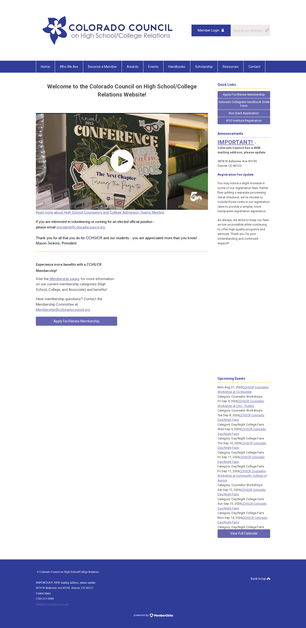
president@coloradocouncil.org (80, 227)
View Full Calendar (244, 533)
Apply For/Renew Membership (76, 321)
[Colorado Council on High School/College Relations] (107, 50)
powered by (141, 615)
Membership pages (64, 279)
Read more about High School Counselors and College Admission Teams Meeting (100, 212)
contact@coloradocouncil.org (52, 604)
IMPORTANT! (236, 142)
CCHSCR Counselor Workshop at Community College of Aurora (242, 475)
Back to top (258, 578)
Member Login (208, 30)
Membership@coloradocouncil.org (63, 310)
